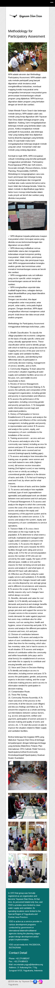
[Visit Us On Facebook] (35, 982)
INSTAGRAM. (15, 947)
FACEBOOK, (35, 944)
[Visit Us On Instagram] (40, 982)
